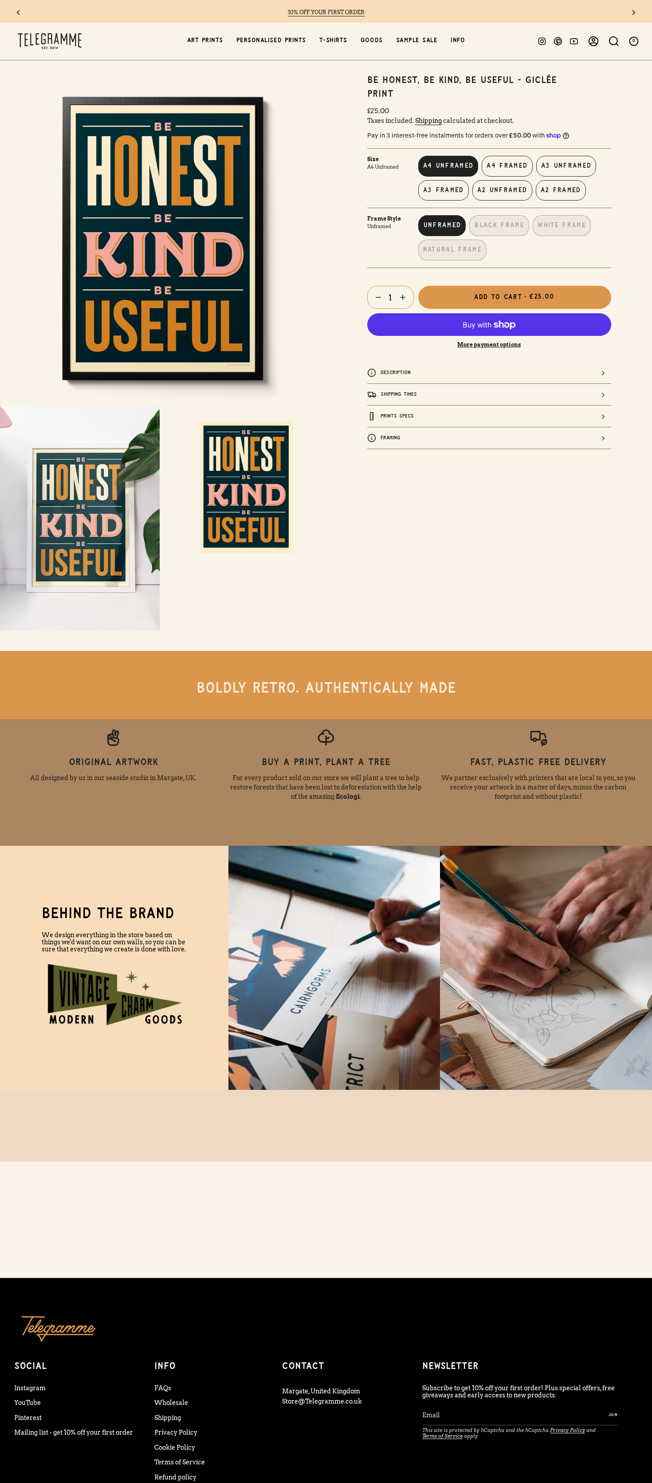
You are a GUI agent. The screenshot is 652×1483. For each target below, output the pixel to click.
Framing (391, 438)
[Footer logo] (58, 1328)
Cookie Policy (174, 1447)
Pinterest (28, 1417)
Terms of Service (179, 1462)
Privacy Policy (175, 1432)
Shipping (428, 120)
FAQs (162, 1388)
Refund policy (175, 1477)
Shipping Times (399, 394)
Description (396, 372)
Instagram (30, 1388)
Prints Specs (397, 416)
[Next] (634, 12)
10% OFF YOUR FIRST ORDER (326, 12)
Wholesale (171, 1402)
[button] (205, 41)
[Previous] (18, 12)
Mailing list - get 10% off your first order (73, 1432)
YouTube (27, 1402)
